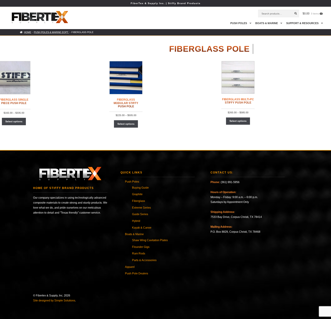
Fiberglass (138, 200)
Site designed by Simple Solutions (54, 300)
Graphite (137, 194)
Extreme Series (141, 207)
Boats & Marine (266, 23)
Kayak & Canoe (141, 227)
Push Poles (238, 23)
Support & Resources (302, 23)
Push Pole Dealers (136, 273)
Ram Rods (138, 253)
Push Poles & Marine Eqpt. (51, 32)
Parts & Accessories (144, 260)
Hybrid (136, 220)
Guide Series (140, 214)
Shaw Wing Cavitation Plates (150, 240)
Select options (13, 121)
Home (27, 32)
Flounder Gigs (140, 246)
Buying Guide (140, 187)
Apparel (130, 266)
